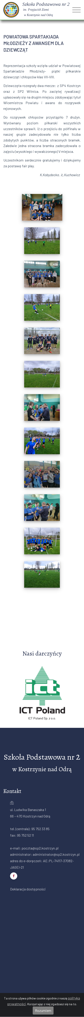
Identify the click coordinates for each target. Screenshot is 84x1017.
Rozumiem (43, 1010)
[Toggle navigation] (76, 10)
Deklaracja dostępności (28, 889)
